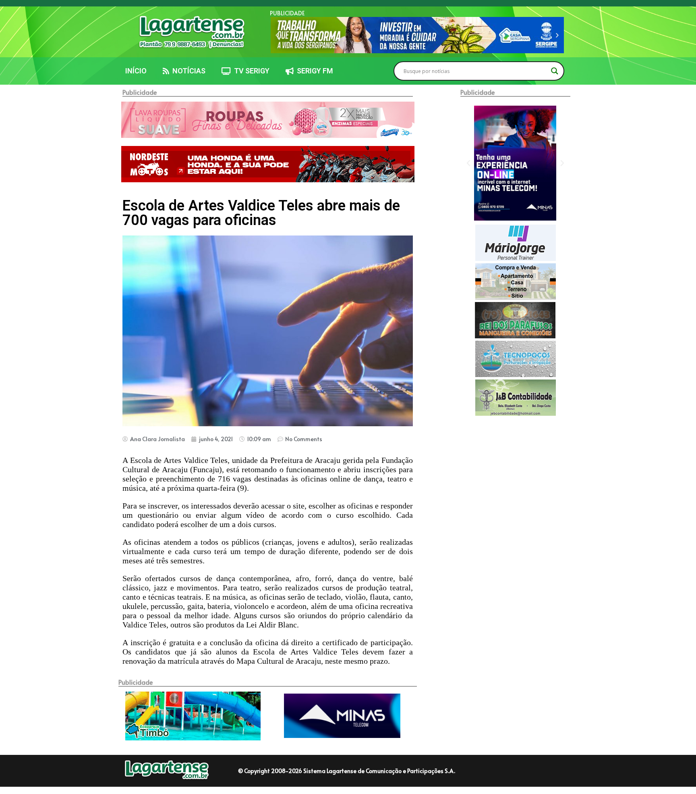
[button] (277, 35)
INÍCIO (136, 71)
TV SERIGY (250, 71)
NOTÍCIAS (187, 71)
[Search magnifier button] (554, 71)
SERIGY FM (313, 71)
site (298, 505)
